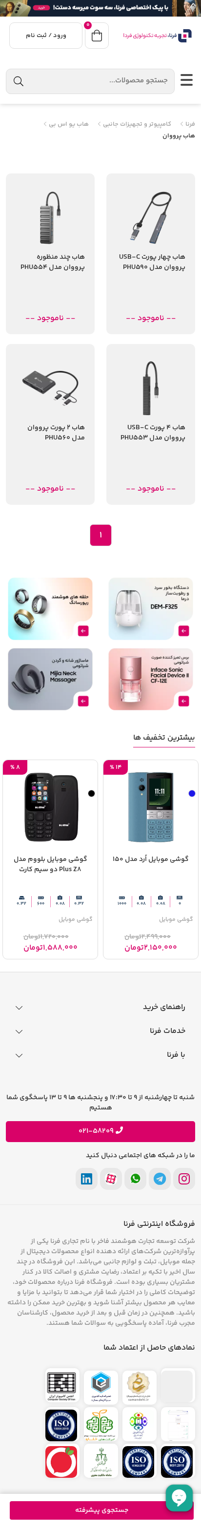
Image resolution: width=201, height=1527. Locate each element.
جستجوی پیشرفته (101, 1510)
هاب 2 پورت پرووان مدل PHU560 (56, 433)
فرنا (189, 124)
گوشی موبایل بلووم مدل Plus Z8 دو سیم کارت (50, 865)
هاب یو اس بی (68, 124)
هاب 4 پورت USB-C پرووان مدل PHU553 (153, 433)
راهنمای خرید (164, 1007)
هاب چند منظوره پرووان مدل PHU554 (52, 262)
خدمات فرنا (167, 1031)
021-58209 (96, 1131)
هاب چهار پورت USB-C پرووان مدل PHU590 (152, 262)
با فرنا (176, 1055)
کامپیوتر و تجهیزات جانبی (136, 124)
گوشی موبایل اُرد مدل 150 (151, 860)
